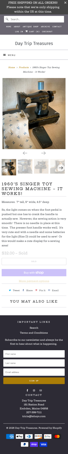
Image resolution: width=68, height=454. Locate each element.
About (17, 27)
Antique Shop (31, 27)
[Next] (43, 152)
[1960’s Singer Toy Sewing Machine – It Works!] (34, 113)
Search (34, 327)
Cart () (34, 32)
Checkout (47, 32)
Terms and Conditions (34, 332)
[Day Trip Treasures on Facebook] (27, 390)
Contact (57, 27)
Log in (19, 32)
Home (9, 27)
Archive (45, 27)
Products (24, 67)
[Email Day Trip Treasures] (40, 390)
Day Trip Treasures (26, 428)
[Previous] (24, 152)
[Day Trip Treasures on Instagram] (34, 390)
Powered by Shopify (50, 428)
